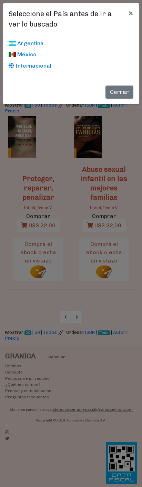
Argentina (30, 43)
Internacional (32, 65)
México (26, 54)
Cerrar (119, 92)
